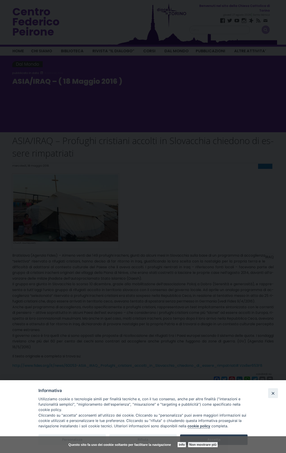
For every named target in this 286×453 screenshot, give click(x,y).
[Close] (273, 393)
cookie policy (198, 426)
